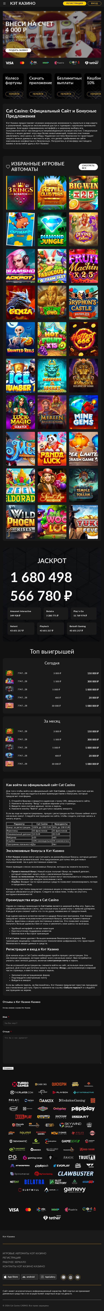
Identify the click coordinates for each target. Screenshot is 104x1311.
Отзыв (6, 1032)
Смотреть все (88, 166)
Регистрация (74, 3)
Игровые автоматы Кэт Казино (24, 1253)
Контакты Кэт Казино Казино (24, 1266)
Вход (94, 3)
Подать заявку (18, 50)
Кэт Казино (22, 3)
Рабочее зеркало (14, 1262)
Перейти (14, 94)
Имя (5, 1017)
